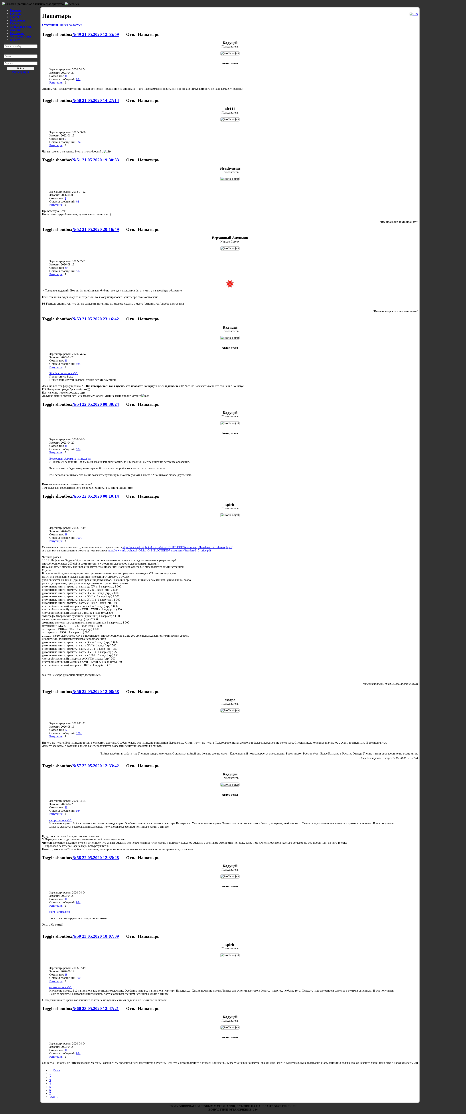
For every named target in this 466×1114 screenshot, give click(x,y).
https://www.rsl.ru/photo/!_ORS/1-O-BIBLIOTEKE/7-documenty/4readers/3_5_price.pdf (159, 550)
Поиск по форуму (71, 24)
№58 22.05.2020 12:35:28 (95, 857)
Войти (20, 68)
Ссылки (15, 29)
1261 (79, 733)
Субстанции (50, 24)
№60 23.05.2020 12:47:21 (95, 1008)
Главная (15, 10)
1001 (79, 537)
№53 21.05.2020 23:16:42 (95, 319)
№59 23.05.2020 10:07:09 (95, 936)
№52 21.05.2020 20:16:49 (95, 229)
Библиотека (17, 20)
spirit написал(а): (59, 911)
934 (78, 79)
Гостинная (17, 33)
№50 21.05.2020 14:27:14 (95, 100)
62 (77, 201)
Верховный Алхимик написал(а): (70, 458)
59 (66, 267)
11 (66, 76)
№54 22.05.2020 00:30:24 (95, 404)
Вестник (15, 13)
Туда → (54, 1096)
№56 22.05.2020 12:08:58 (95, 691)
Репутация (55, 82)
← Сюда (54, 1070)
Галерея (15, 23)
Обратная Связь (20, 36)
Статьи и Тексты (21, 26)
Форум (14, 16)
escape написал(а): (60, 820)
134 (78, 142)
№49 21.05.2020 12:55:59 (95, 34)
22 (66, 729)
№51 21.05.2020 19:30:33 (95, 160)
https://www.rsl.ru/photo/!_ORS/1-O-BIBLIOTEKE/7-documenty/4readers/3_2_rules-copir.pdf (177, 547)
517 (78, 271)
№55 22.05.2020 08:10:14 (95, 496)
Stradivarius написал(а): (63, 373)
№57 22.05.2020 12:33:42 (95, 765)
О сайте (15, 39)
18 (66, 534)
